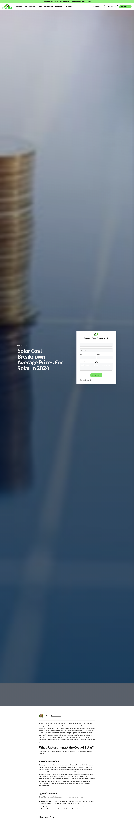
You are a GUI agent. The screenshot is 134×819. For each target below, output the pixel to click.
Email (81, 354)
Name (81, 341)
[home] (7, 6)
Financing (68, 6)
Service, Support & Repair (45, 6)
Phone (98, 354)
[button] (19, 6)
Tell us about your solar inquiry (89, 362)
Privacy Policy (87, 380)
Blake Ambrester (56, 716)
